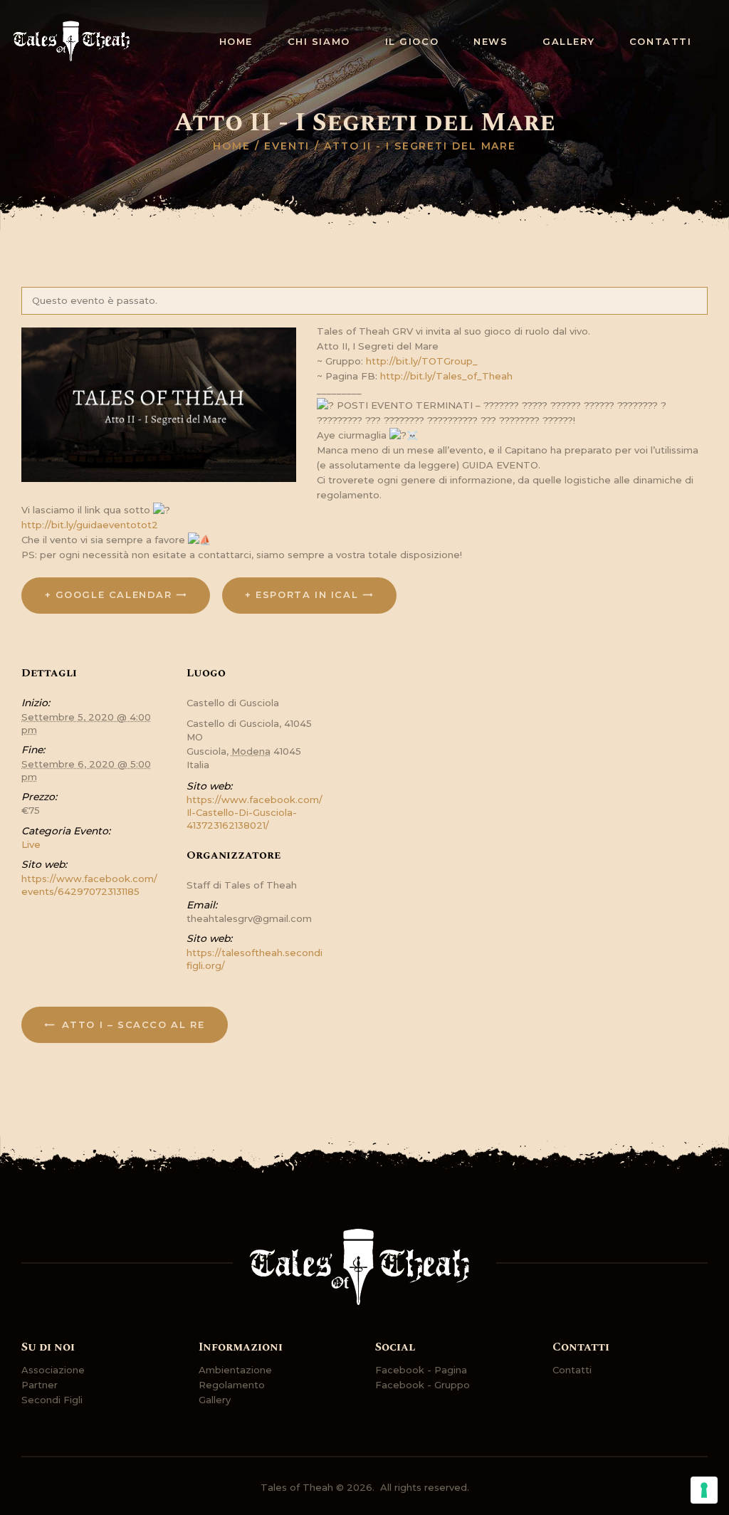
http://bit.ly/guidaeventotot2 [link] (89, 524)
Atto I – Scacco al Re (131, 1024)
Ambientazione (235, 1369)
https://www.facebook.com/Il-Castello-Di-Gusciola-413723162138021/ (254, 812)
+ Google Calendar (108, 594)
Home (232, 146)
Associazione (53, 1369)
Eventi (287, 146)
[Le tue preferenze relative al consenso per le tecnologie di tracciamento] (704, 1490)
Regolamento (232, 1384)
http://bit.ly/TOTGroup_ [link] (422, 361)
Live (31, 844)
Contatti (572, 1369)
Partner (39, 1384)
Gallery (215, 1399)
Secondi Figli (52, 1399)
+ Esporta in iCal (301, 594)
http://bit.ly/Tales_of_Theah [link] (446, 376)
